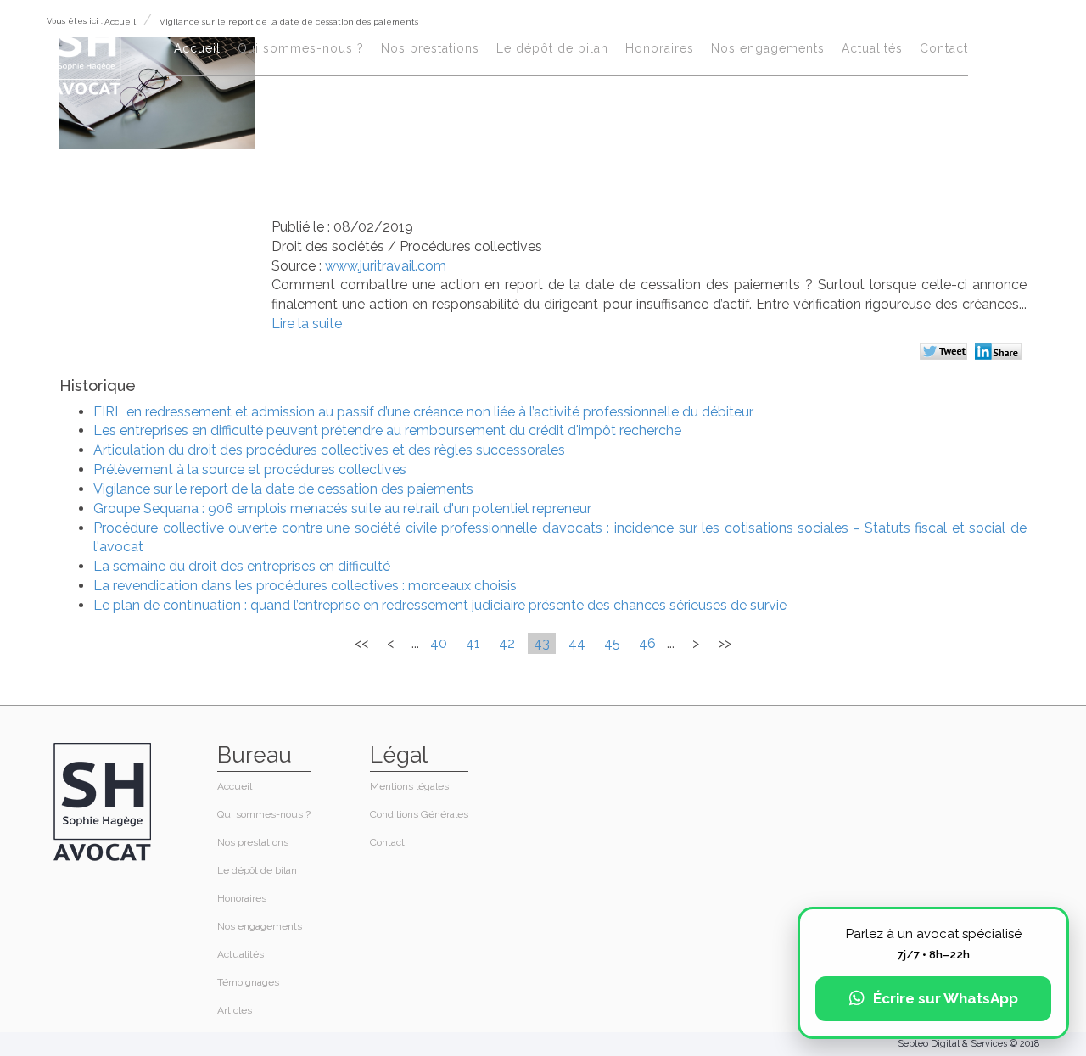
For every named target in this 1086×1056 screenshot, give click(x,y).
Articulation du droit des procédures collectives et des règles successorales (329, 450)
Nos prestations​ (430, 48)
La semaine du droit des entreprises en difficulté (241, 566)
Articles (234, 1010)
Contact (944, 48)
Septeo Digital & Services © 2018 (968, 1043)
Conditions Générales (419, 814)
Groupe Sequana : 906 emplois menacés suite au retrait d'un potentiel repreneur (342, 508)
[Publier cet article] (945, 353)
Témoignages (248, 982)
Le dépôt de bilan (552, 48)
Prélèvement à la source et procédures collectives (249, 469)
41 (473, 643)
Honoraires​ (659, 48)
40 (438, 643)
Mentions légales (409, 786)
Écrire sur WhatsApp (945, 998)
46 (647, 643)
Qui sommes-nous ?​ (301, 48)
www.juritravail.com (385, 266)
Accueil (197, 48)
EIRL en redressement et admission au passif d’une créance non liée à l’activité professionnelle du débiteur (423, 412)
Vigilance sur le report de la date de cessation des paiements (283, 489)
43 (542, 643)
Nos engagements (768, 48)
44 (576, 643)
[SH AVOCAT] (86, 52)
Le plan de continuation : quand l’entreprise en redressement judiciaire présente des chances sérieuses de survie (440, 605)
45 (612, 643)
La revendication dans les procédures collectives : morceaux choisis (305, 586)
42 (507, 643)
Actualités (872, 48)
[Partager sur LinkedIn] (1001, 353)
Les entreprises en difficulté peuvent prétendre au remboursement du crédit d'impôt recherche (387, 430)
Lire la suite (307, 324)
